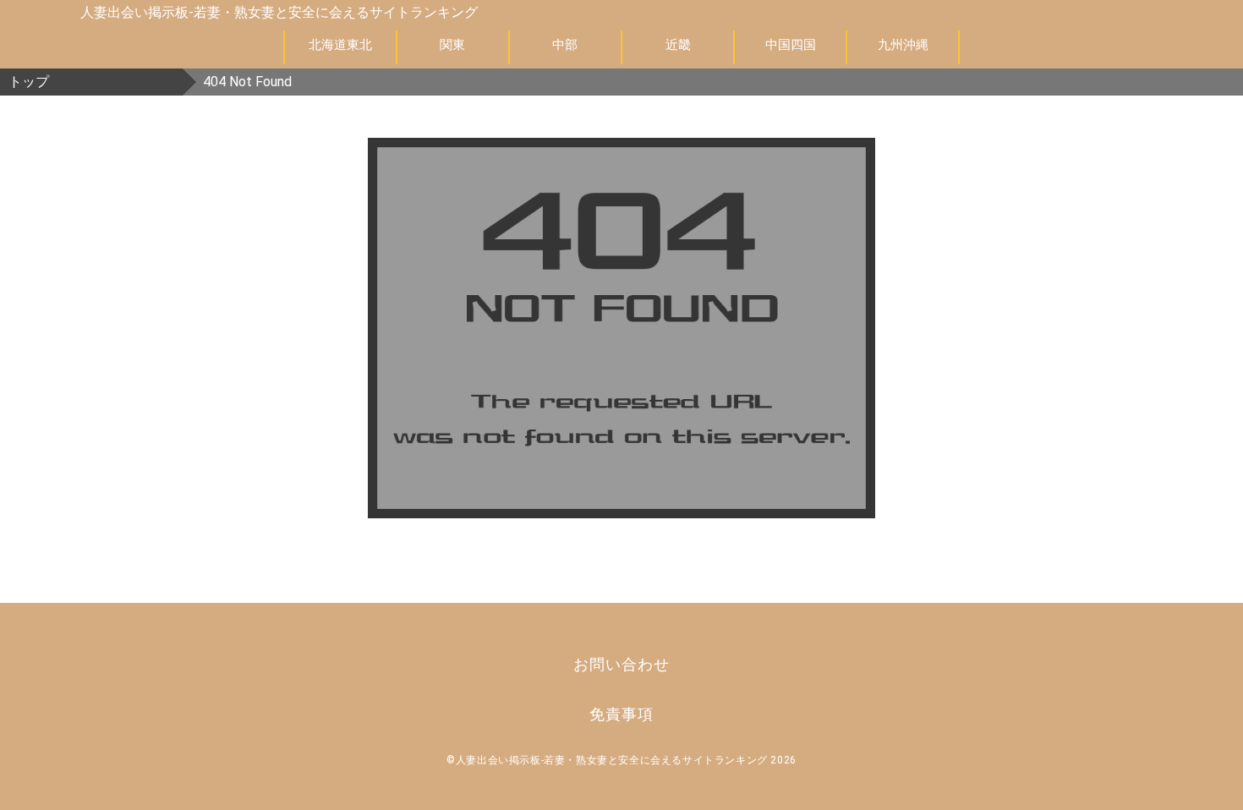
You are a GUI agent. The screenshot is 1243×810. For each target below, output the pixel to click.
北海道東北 (340, 44)
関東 (452, 44)
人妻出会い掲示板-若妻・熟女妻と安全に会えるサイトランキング (279, 12)
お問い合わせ (621, 664)
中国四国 (790, 44)
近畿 (678, 44)
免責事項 (621, 714)
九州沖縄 (903, 44)
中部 (565, 44)
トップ (28, 82)
